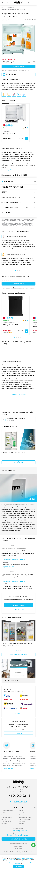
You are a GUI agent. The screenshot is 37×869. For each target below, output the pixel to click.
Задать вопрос (18, 605)
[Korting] (18, 2)
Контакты (5, 819)
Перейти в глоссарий (18, 394)
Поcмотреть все (18, 609)
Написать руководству (18, 839)
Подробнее (18, 713)
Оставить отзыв (18, 284)
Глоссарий (5, 823)
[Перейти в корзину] (34, 2)
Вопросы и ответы (25, 817)
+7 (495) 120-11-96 (18, 727)
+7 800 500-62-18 (18, 795)
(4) (27, 320)
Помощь (21, 815)
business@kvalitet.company (18, 835)
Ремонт (21, 813)
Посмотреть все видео (18, 655)
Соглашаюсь (18, 866)
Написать (18, 733)
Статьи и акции (6, 821)
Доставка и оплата (7, 810)
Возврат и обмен (7, 817)
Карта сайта (18, 848)
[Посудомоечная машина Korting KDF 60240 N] (15, 306)
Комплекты (22, 823)
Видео (21, 810)
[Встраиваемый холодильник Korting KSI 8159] (15, 113)
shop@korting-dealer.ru (18, 831)
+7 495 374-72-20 (18, 787)
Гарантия (4, 815)
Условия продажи (18, 846)
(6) (27, 128)
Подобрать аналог (18, 66)
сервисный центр (8, 566)
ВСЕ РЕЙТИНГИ (18, 462)
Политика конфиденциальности (18, 843)
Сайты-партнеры (24, 819)
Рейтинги (22, 821)
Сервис (4, 813)
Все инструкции (11, 74)
